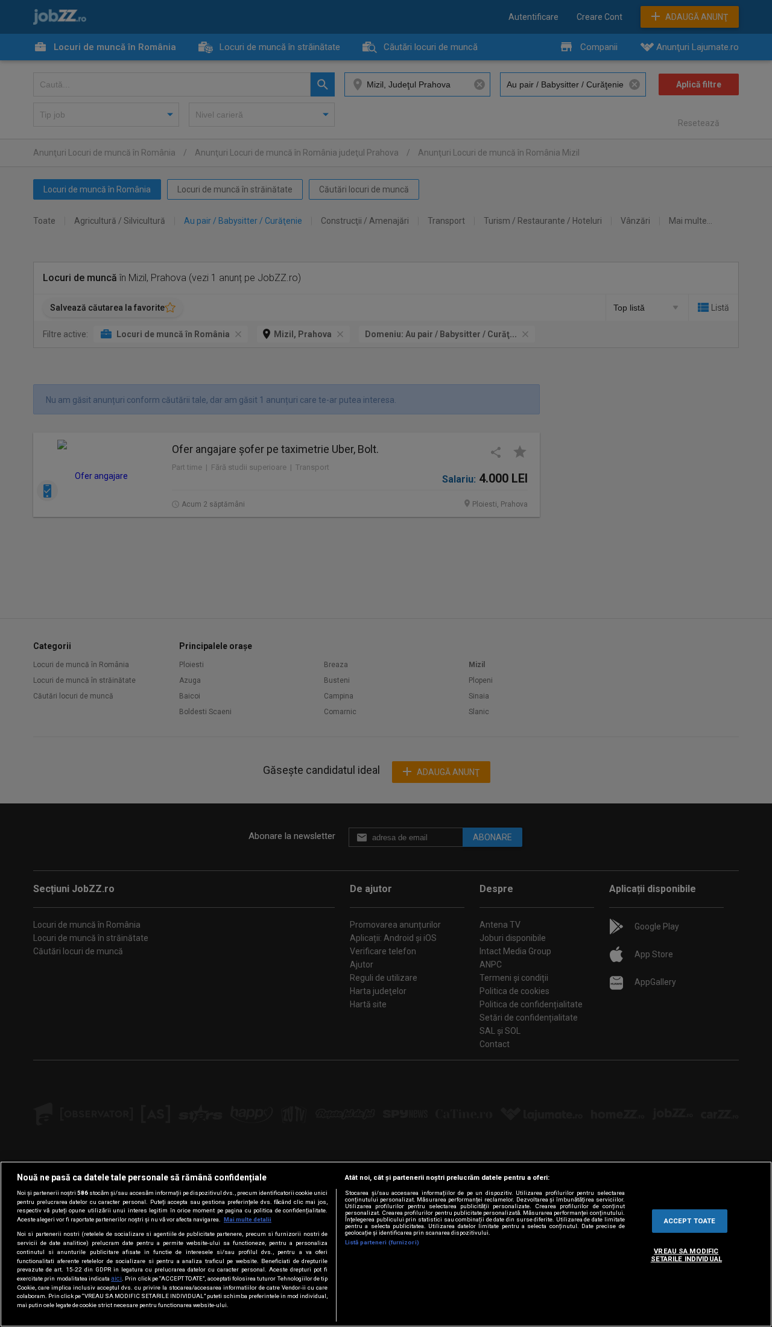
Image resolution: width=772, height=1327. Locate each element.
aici (116, 1278)
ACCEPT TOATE (689, 1220)
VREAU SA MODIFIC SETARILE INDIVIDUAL (686, 1254)
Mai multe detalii (247, 1219)
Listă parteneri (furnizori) (382, 1242)
